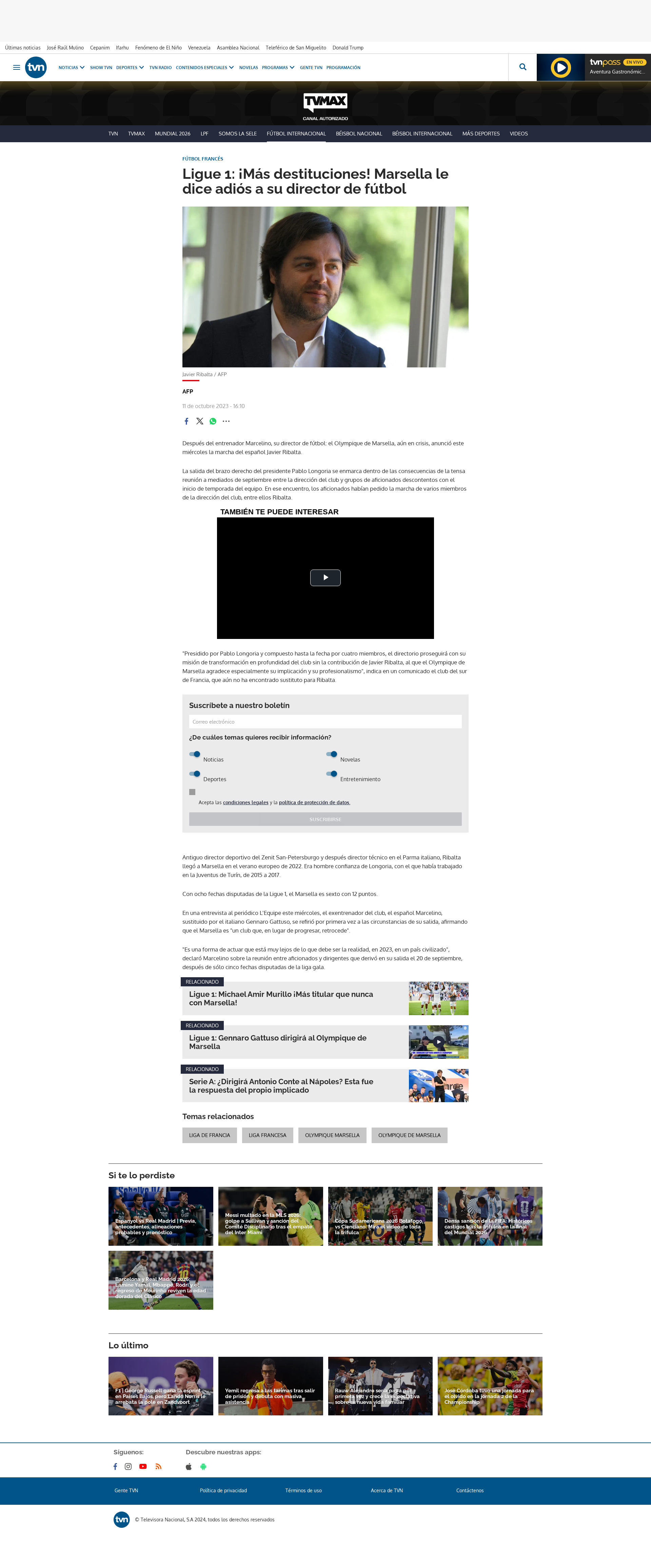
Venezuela (199, 47)
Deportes (126, 67)
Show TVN (101, 67)
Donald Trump (348, 47)
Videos (519, 133)
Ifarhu (122, 47)
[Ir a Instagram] (129, 1466)
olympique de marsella (409, 1135)
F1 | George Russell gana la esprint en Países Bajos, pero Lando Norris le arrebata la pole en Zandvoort (160, 1396)
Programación (343, 67)
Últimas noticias (23, 47)
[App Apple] (190, 1466)
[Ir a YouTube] (144, 1466)
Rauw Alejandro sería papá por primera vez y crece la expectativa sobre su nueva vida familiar (377, 1396)
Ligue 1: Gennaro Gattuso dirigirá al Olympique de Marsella (278, 1042)
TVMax (136, 133)
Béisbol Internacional (422, 133)
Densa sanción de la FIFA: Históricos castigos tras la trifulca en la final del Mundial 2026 (488, 1227)
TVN (113, 133)
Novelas (248, 67)
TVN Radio (161, 67)
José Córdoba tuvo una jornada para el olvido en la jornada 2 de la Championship (489, 1396)
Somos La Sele (238, 133)
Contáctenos (470, 1490)
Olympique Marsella (332, 1135)
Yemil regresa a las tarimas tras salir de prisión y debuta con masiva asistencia (270, 1396)
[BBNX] (122, 1520)
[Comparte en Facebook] (186, 421)
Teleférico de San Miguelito (296, 47)
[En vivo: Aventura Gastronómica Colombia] (561, 67)
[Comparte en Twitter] (199, 421)
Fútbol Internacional (296, 133)
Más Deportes (481, 133)
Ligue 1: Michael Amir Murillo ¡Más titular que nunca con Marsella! (281, 998)
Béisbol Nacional (359, 133)
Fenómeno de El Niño (158, 47)
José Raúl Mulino (65, 47)
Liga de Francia (209, 1135)
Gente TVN (311, 67)
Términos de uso (303, 1490)
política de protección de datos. (314, 802)
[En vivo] (596, 59)
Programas (275, 67)
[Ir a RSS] (160, 1466)
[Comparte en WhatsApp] (213, 421)
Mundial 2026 (173, 133)
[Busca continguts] (522, 67)
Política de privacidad (223, 1490)
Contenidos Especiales (201, 67)
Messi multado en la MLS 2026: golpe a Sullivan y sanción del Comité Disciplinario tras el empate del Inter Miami (268, 1224)
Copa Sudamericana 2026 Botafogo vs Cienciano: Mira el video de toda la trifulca (378, 1227)
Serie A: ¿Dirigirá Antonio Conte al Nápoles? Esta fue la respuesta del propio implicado (281, 1085)
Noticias (68, 67)
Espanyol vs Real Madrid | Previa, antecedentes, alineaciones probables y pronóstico (155, 1227)
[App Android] (204, 1466)
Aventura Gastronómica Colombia (619, 72)
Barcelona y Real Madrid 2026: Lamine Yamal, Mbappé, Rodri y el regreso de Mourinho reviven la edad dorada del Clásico (160, 1288)
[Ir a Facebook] (117, 1466)
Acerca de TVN (387, 1490)
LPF (205, 133)
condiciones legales (246, 802)
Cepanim (100, 47)
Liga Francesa (268, 1135)
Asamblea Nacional (238, 47)
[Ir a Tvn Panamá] (36, 67)
